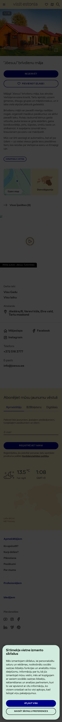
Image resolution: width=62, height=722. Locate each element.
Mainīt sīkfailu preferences (31, 711)
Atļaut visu (31, 703)
